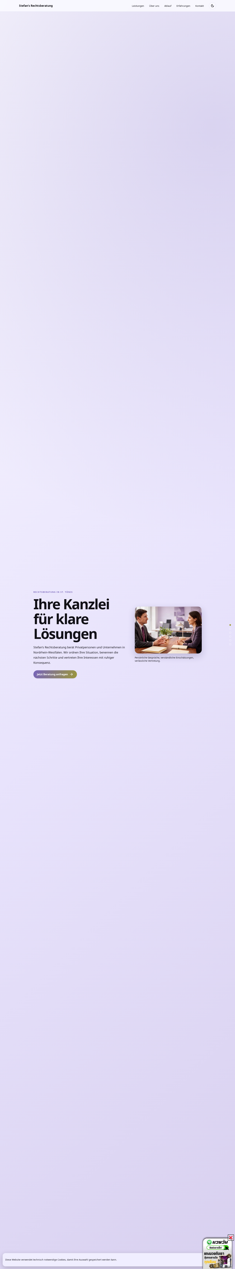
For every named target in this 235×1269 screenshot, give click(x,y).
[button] (230, 1237)
